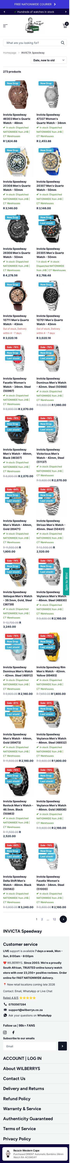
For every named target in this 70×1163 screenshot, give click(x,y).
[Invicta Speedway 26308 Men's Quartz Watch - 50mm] (18, 228)
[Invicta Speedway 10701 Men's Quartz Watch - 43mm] (52, 295)
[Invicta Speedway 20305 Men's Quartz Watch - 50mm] (52, 228)
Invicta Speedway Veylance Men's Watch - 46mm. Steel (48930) (52, 596)
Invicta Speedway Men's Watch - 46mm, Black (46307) (17, 453)
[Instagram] (5, 1032)
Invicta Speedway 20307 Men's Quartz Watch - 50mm (50, 185)
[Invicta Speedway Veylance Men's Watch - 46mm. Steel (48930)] (52, 572)
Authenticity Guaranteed (28, 1118)
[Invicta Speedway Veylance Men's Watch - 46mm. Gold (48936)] (52, 781)
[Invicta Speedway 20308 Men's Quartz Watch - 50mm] (18, 161)
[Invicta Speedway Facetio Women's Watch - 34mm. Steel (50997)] (18, 358)
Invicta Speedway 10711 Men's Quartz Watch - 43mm (16, 320)
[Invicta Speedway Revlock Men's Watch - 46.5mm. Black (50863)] (18, 781)
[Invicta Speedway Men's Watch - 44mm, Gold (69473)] (18, 714)
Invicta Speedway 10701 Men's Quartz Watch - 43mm (50, 320)
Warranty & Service (22, 1108)
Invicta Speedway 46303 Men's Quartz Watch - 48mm (16, 118)
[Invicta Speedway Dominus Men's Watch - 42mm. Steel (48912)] (18, 647)
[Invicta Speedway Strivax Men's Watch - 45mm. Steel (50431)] (52, 500)
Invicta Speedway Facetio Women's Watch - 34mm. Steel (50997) (17, 384)
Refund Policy (17, 1098)
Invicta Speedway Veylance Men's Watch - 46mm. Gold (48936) (51, 805)
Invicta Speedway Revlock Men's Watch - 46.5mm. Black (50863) (18, 807)
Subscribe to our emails (19, 1038)
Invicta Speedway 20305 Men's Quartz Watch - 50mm (50, 253)
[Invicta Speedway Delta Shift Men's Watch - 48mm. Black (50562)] (18, 856)
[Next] (55, 4)
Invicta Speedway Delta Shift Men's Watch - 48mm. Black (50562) (17, 883)
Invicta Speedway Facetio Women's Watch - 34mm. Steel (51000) (50, 883)
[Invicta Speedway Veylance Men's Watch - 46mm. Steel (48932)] (52, 714)
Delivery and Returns (23, 1088)
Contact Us (14, 1078)
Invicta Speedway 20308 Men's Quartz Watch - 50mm (17, 185)
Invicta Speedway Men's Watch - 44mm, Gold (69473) (17, 738)
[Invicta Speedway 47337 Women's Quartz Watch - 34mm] (52, 94)
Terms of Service (19, 1128)
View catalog (5, 26)
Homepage (9, 52)
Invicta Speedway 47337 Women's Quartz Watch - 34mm (51, 118)
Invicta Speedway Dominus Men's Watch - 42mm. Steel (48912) (18, 671)
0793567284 (17, 1004)
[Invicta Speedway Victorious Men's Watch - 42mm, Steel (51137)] (52, 429)
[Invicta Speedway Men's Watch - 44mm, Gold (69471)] (18, 500)
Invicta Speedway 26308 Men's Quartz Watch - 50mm (16, 253)
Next (63, 919)
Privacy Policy (17, 1138)
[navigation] (4, 11)
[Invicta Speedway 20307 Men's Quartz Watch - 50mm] (52, 161)
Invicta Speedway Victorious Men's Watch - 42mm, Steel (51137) (50, 455)
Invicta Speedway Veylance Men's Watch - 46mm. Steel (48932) (52, 738)
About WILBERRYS (21, 1068)
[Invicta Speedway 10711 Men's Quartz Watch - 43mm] (18, 295)
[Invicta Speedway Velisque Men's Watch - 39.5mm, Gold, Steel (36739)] (18, 572)
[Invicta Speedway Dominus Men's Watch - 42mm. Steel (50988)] (52, 358)
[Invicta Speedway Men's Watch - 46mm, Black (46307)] (18, 429)
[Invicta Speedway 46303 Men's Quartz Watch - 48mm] (18, 94)
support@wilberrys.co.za (26, 1010)
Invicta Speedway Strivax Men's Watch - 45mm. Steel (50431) (51, 525)
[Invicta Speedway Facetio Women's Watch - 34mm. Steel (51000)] (52, 856)
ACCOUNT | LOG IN (22, 1058)
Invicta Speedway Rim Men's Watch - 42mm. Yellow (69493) (51, 671)
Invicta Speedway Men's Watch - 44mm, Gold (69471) (17, 525)
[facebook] (13, 1032)
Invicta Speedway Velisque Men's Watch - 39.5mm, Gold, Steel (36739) (17, 598)
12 (54, 919)
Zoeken (62, 42)
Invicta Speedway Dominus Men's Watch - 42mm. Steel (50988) (52, 382)
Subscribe (62, 1046)
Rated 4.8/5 (10, 997)
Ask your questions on (30, 1015)
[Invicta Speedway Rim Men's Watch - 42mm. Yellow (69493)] (52, 647)
